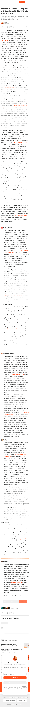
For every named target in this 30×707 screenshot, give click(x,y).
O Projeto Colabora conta (16, 374)
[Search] (27, 640)
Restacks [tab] (11, 623)
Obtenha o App (22, 700)
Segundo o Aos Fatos (13, 329)
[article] (15, 648)
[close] (26, 657)
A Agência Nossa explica (20, 142)
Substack (9, 704)
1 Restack (17, 608)
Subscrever (21, 2)
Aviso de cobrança (24, 697)
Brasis (5, 22)
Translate (4, 5)
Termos (17, 697)
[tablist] (7, 623)
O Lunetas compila (16, 582)
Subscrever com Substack (16, 683)
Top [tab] (3, 640)
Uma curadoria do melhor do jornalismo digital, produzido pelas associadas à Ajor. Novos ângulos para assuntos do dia (11, 648)
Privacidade (12, 697)
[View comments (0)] (7, 27)
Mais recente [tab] (8, 640)
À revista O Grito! (15, 505)
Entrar (27, 2)
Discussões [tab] (14, 640)
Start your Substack (10, 700)
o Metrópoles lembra (10, 88)
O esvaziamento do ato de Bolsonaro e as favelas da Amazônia (11, 645)
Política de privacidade (20, 688)
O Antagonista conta (21, 215)
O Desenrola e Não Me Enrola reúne (15, 294)
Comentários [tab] (5, 623)
